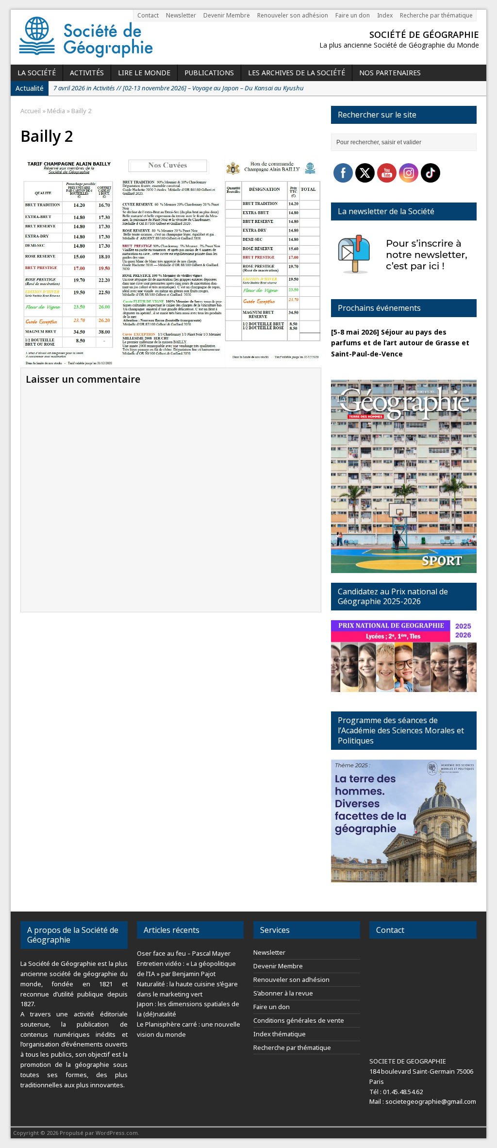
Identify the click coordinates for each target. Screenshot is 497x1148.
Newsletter (181, 15)
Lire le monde (144, 72)
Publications (209, 72)
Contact (148, 15)
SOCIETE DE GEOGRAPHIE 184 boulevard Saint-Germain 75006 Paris (421, 1071)
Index (385, 15)
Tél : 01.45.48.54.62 (396, 1091)
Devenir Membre (226, 15)
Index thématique (279, 1034)
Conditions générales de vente (298, 1020)
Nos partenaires (390, 72)
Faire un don (352, 15)
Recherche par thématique (436, 15)
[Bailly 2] (170, 361)
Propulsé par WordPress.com (99, 1132)
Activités (87, 72)
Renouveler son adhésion (292, 15)
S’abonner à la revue (283, 993)
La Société (36, 72)
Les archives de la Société (296, 72)
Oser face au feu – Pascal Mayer (184, 953)
